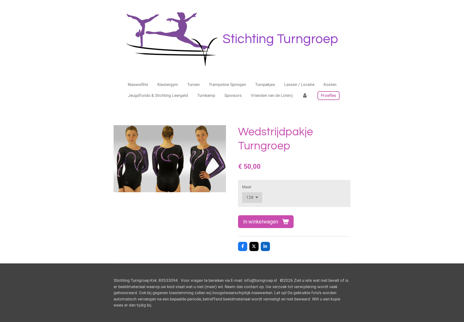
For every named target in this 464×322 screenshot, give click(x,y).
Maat (246, 186)
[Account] (304, 95)
